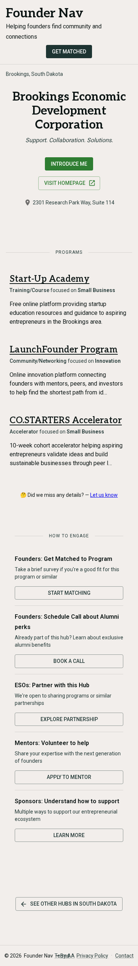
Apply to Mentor (69, 777)
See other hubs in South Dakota (73, 904)
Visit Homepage (64, 183)
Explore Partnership (69, 719)
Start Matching (69, 593)
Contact (124, 956)
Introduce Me (69, 164)
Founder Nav (44, 13)
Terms (62, 956)
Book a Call (69, 661)
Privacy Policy (92, 956)
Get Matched (69, 52)
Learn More (69, 835)
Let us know (104, 495)
